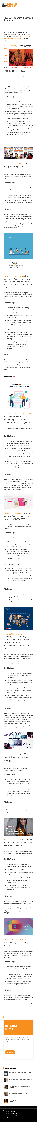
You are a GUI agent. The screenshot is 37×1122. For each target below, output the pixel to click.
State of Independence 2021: (13, 840)
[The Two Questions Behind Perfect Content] (6, 1087)
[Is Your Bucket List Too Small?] (6, 1094)
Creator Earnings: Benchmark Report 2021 (17, 414)
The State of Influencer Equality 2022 (15, 939)
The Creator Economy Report (13, 513)
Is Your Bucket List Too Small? (18, 1093)
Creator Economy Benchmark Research (6, 55)
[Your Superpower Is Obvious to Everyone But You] (6, 1101)
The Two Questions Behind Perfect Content (19, 1086)
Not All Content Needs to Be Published (20, 1079)
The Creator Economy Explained (14, 276)
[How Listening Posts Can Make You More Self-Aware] (6, 1073)
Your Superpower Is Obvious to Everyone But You (21, 1100)
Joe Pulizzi (8, 1111)
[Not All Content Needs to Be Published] (6, 1080)
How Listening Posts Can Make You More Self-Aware (21, 1073)
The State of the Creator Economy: (15, 634)
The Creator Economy (11, 754)
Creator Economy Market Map (13, 164)
